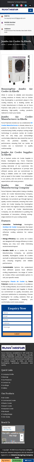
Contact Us (6, 382)
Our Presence (7, 380)
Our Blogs (5, 385)
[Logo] (10, 9)
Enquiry (29, 460)
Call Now (6, 460)
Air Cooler (5, 398)
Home (3, 44)
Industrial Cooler (7, 409)
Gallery (4, 388)
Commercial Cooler (9, 400)
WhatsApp (17, 460)
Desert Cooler (7, 406)
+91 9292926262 (9, 25)
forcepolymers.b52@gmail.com (14, 18)
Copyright (5, 450)
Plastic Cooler (7, 403)
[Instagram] (21, 5)
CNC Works (6, 417)
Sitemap (5, 377)
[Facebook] (13, 5)
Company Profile (8, 374)
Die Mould (5, 411)
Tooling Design (7, 414)
